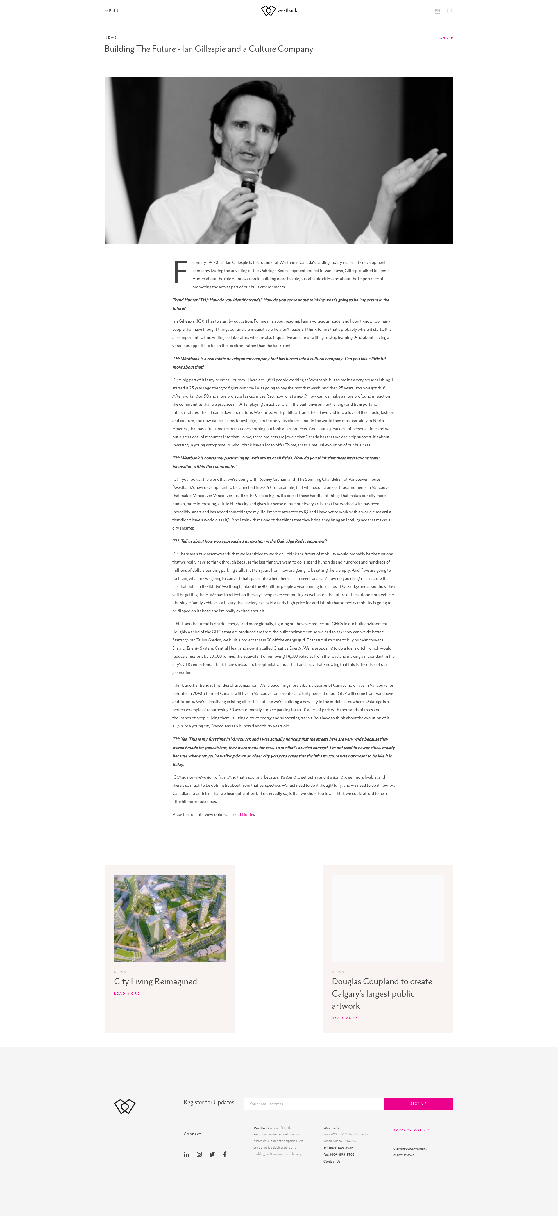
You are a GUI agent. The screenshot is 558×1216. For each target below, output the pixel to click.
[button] (426, 46)
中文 (449, 11)
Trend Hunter (242, 814)
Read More (127, 993)
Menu (112, 11)
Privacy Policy (411, 1130)
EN (437, 11)
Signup (418, 1103)
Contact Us (331, 1161)
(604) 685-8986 (341, 1148)
